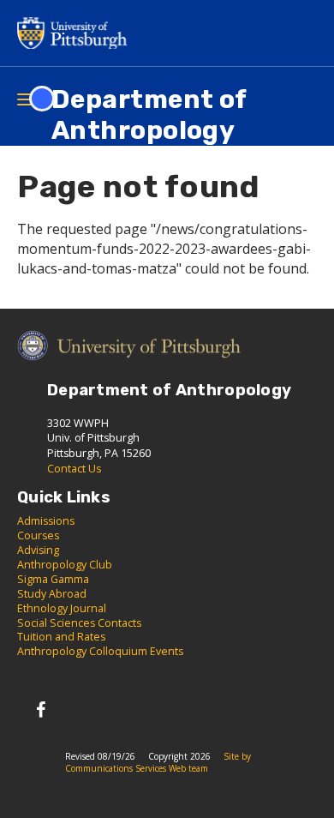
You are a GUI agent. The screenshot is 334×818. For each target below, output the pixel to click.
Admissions (46, 521)
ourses (41, 535)
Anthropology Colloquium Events (100, 651)
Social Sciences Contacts (79, 623)
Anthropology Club (64, 564)
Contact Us (74, 468)
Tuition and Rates (61, 636)
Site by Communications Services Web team (158, 762)
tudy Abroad (55, 593)
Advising (38, 550)
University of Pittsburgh (77, 33)
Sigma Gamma (53, 579)
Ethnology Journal (61, 608)
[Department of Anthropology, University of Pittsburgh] (40, 709)
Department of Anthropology (149, 115)
